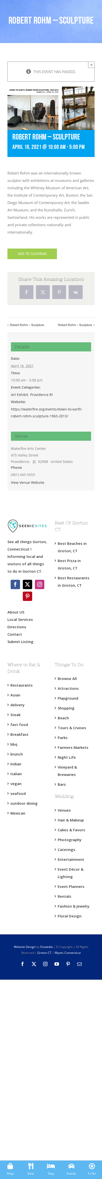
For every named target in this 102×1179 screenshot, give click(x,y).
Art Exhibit (19, 394)
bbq (13, 744)
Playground (68, 698)
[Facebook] (15, 584)
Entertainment (71, 859)
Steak (15, 714)
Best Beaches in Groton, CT (72, 547)
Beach (63, 717)
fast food (19, 724)
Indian (15, 763)
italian (16, 773)
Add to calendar (32, 254)
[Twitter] (27, 584)
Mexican (17, 813)
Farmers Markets (73, 747)
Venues (64, 810)
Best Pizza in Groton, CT (69, 564)
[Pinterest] (27, 596)
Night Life (67, 757)
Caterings (66, 849)
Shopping (66, 708)
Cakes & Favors (71, 829)
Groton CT (44, 953)
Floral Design (69, 915)
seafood (18, 793)
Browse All (67, 678)
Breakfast (19, 734)
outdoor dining (24, 803)
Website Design (24, 947)
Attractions (68, 688)
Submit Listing (20, 641)
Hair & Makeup (71, 819)
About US (15, 612)
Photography (69, 839)
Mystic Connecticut (68, 953)
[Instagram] (39, 584)
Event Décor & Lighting (70, 873)
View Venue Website (27, 482)
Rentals (64, 896)
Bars (62, 784)
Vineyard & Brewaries (67, 771)
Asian (15, 694)
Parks (63, 737)
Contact (14, 634)
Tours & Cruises (72, 727)
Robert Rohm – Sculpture (27, 325)
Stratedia (46, 947)
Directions (16, 626)
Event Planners (71, 886)
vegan (16, 783)
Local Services (20, 619)
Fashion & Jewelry (73, 906)
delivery (17, 704)
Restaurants (21, 685)
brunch (16, 754)
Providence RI (41, 394)
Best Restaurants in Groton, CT (73, 581)
